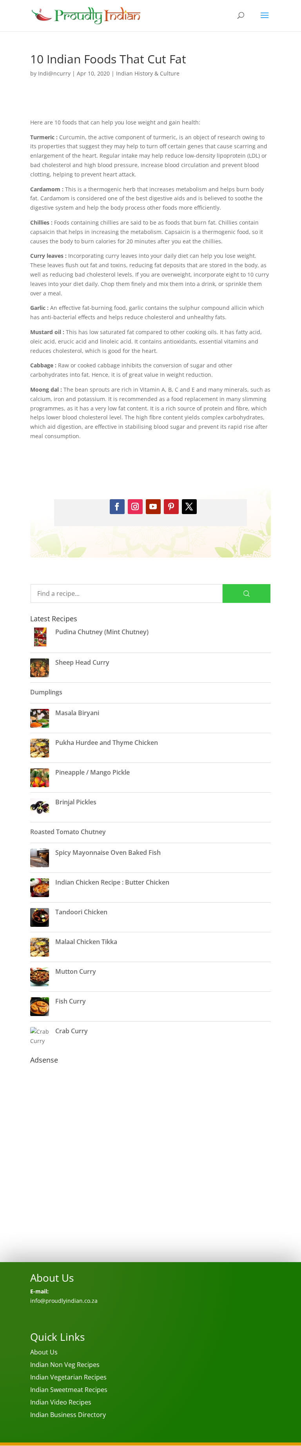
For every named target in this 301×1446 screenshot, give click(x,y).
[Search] (246, 593)
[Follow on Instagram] (135, 506)
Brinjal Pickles (75, 802)
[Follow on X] (189, 506)
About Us (44, 1352)
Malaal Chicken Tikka (86, 941)
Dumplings (46, 692)
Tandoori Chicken (81, 912)
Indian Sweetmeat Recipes (68, 1389)
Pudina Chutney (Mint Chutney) (102, 632)
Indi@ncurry (54, 73)
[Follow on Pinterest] (171, 506)
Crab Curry (71, 1031)
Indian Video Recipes (60, 1402)
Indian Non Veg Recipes (65, 1364)
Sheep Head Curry (82, 662)
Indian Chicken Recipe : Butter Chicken (112, 882)
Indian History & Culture (148, 73)
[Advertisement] (150, 1176)
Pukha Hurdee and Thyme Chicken (106, 742)
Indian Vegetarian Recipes (68, 1377)
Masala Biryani (77, 713)
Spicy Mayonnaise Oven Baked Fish (108, 852)
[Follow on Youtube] (153, 506)
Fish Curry (70, 1001)
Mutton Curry (75, 971)
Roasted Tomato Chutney (68, 831)
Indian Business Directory (68, 1414)
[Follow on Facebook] (117, 506)
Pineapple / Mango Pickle (92, 772)
